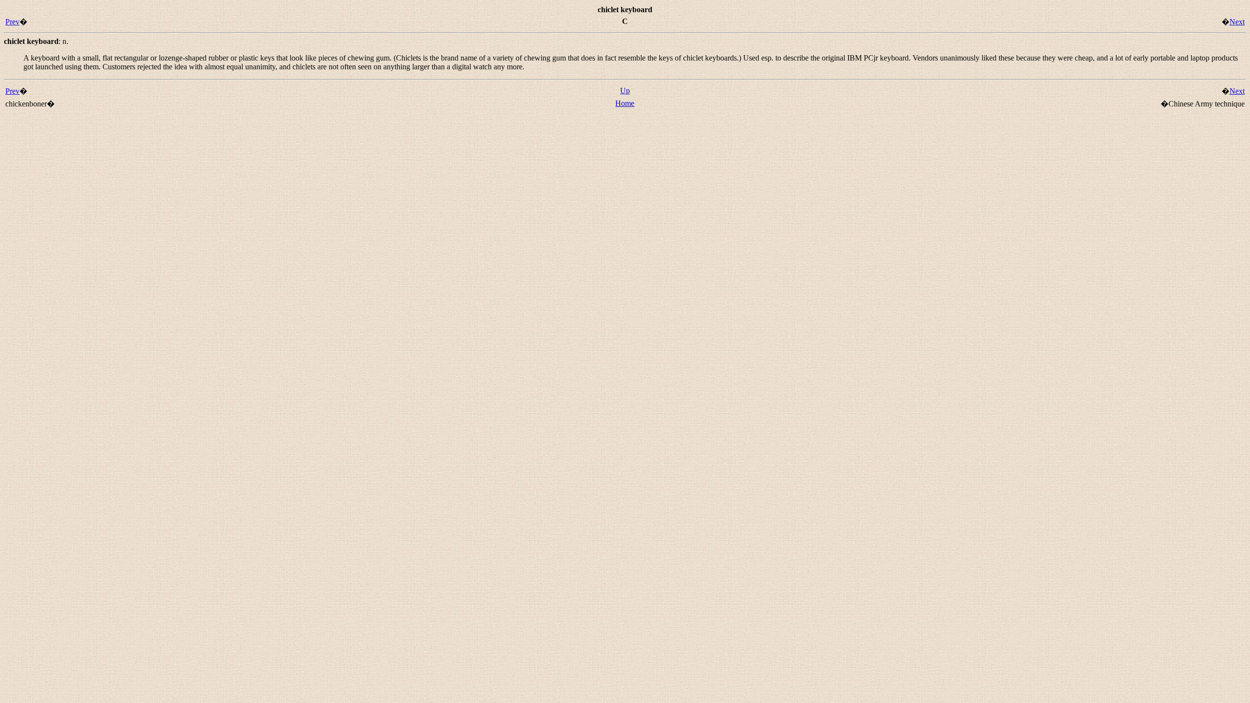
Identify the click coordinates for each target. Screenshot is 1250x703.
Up (625, 90)
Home (624, 103)
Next (1237, 22)
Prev (12, 22)
